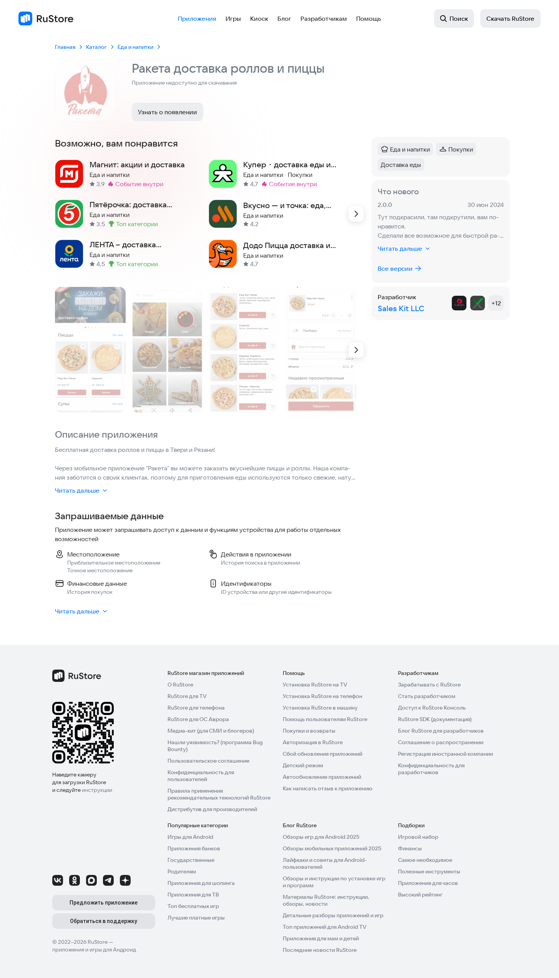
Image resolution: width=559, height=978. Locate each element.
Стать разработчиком (426, 696)
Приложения (197, 18)
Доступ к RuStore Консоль (432, 707)
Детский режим (303, 765)
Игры (233, 18)
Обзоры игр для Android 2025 (321, 836)
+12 (496, 303)
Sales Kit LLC (401, 308)
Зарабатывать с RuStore (429, 684)
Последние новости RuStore (320, 949)
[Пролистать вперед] (356, 214)
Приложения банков (194, 848)
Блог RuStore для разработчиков (441, 730)
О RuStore (180, 684)
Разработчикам (323, 18)
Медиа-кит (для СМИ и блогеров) (211, 730)
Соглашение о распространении (440, 742)
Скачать (510, 18)
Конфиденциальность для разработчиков (431, 769)
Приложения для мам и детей (321, 938)
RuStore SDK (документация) (434, 719)
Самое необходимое (425, 859)
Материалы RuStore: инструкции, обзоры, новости (326, 900)
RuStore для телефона (196, 707)
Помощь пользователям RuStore (325, 719)
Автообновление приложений (322, 776)
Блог (284, 18)
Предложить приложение (104, 903)
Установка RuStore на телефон (322, 696)
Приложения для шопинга (201, 883)
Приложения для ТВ (193, 894)
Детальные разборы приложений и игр (333, 915)
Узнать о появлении (167, 112)
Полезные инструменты (429, 871)
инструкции (97, 789)
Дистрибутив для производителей (212, 809)
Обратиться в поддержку (103, 921)
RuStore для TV (187, 696)
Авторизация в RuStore (313, 742)
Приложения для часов (428, 883)
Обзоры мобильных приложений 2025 (332, 848)
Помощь (368, 18)
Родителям (182, 871)
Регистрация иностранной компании (445, 753)
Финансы (410, 848)
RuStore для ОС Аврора (198, 719)
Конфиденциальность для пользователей (201, 776)
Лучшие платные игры (196, 917)
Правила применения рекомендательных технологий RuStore (219, 794)
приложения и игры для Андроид (94, 949)
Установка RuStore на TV (315, 684)
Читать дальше (77, 490)
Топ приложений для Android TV (325, 926)
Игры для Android (190, 836)
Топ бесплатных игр (193, 906)
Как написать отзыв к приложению (327, 788)
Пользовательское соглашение (208, 760)
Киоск (259, 18)
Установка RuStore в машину (320, 707)
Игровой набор (418, 836)
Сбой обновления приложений (322, 753)
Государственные (191, 859)
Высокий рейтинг (420, 894)
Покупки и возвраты (309, 730)
